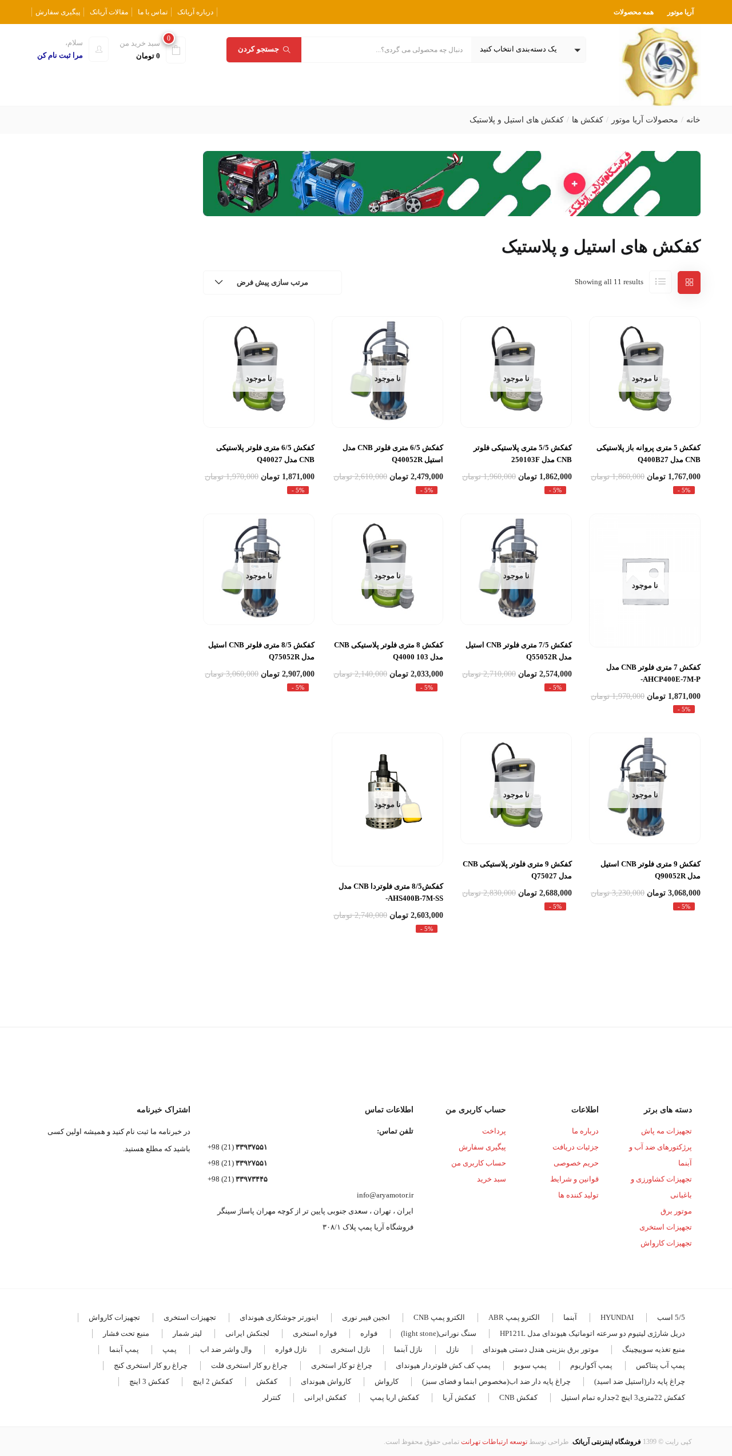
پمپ (169, 1349)
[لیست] (660, 281)
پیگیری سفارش (57, 12)
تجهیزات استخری (665, 1227)
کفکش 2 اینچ (213, 1381)
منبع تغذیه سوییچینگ (653, 1349)
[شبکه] (689, 282)
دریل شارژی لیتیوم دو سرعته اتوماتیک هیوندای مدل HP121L (592, 1333)
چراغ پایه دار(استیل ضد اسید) (639, 1381)
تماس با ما (153, 12)
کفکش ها (587, 120)
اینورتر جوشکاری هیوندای (279, 1317)
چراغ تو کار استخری (341, 1365)
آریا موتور (680, 12)
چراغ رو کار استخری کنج (151, 1365)
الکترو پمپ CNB (439, 1317)
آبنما (570, 1317)
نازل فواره (291, 1349)
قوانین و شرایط (574, 1179)
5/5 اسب (671, 1317)
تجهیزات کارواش (666, 1243)
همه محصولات (634, 12)
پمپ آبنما (124, 1349)
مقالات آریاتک (109, 12)
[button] (528, 49)
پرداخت (494, 1131)
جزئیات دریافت (575, 1147)
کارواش (387, 1381)
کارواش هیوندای (326, 1381)
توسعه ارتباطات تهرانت (494, 1442)
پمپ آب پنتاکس (660, 1365)
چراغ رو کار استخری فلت (249, 1365)
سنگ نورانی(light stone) (438, 1333)
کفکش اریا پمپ (394, 1397)
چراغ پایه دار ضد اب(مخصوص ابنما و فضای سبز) (496, 1381)
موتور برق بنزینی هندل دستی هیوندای (541, 1349)
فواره (368, 1333)
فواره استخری (315, 1333)
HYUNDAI (617, 1317)
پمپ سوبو (530, 1365)
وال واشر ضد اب (226, 1349)
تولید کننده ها (578, 1195)
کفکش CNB (518, 1397)
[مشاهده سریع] (645, 400)
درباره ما (585, 1131)
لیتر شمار (187, 1333)
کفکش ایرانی (325, 1397)
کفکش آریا (459, 1397)
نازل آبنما (408, 1349)
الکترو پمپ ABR (514, 1317)
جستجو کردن (258, 49)
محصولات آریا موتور (644, 120)
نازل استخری (351, 1349)
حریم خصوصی (576, 1163)
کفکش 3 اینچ (149, 1381)
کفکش (266, 1381)
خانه (693, 120)
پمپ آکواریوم (591, 1365)
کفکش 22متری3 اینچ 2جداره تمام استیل (623, 1397)
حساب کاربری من (478, 1163)
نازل (452, 1349)
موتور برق (676, 1211)
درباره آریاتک (195, 12)
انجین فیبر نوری (366, 1317)
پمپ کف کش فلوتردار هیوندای (443, 1365)
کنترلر (271, 1397)
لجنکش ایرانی (247, 1333)
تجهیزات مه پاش (666, 1131)
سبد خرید (491, 1179)
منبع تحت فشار (126, 1333)
